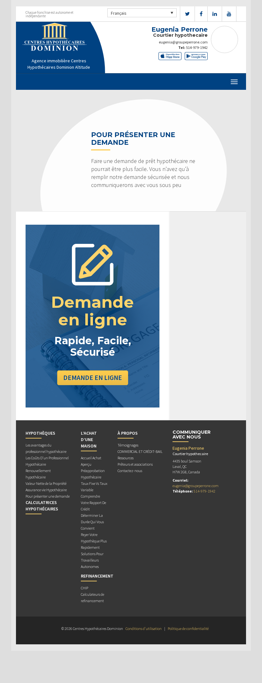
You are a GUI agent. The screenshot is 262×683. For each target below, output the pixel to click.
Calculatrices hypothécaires (42, 506)
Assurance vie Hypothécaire (46, 489)
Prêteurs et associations (135, 464)
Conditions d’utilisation (144, 628)
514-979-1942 (197, 47)
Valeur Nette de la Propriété (46, 483)
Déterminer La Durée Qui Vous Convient (92, 522)
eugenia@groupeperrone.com (183, 42)
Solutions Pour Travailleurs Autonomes (92, 560)
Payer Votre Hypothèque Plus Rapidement (94, 541)
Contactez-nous (130, 470)
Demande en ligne (92, 377)
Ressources (126, 457)
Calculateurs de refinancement (92, 597)
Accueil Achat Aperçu (91, 461)
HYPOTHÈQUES (40, 433)
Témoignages (128, 445)
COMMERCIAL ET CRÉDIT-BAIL (140, 451)
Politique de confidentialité (188, 628)
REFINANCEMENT (97, 576)
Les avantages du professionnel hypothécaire (46, 448)
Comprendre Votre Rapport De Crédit (93, 502)
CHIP (84, 588)
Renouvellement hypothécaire (38, 473)
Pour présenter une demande (48, 496)
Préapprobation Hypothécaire (93, 473)
